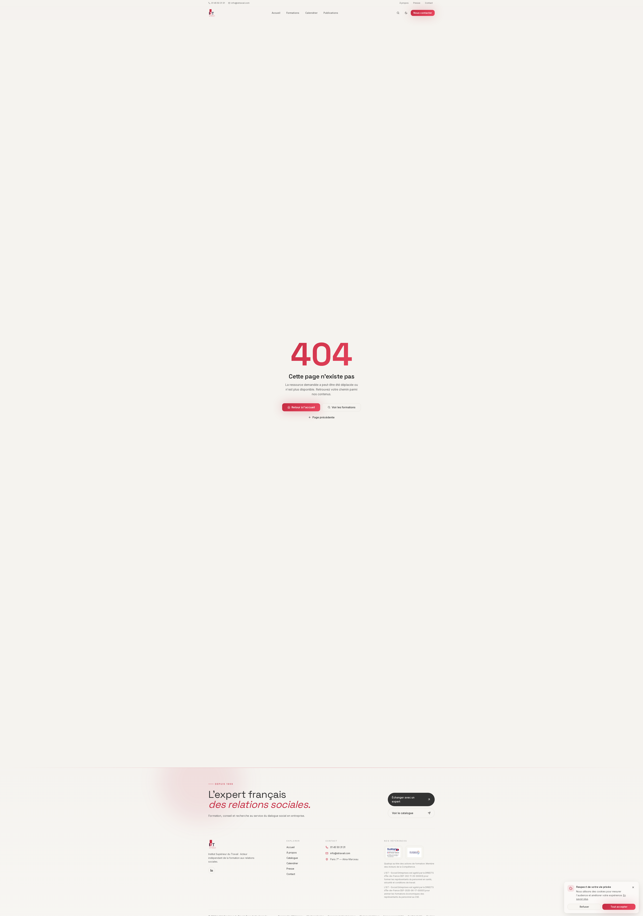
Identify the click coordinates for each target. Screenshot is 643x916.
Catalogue (292, 857)
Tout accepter (619, 906)
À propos (404, 3)
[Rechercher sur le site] (398, 13)
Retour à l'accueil (303, 407)
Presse (416, 3)
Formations (292, 12)
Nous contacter (422, 12)
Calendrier (311, 12)
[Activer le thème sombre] (406, 13)
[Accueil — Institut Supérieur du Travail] (211, 13)
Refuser (584, 906)
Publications (331, 12)
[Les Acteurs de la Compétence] (414, 852)
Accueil (276, 12)
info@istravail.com (240, 3)
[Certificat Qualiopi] (393, 852)
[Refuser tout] (633, 887)
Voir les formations (343, 407)
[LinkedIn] (211, 870)
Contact (429, 3)
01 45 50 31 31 (218, 3)
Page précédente (323, 417)
